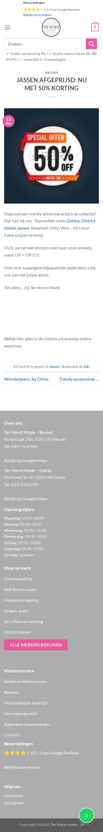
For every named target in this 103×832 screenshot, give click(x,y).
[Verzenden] (91, 43)
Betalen (11, 692)
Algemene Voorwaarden (27, 724)
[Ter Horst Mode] (51, 27)
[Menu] (7, 27)
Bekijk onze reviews (37, 15)
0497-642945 (24, 446)
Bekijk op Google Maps (26, 460)
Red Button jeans (20, 589)
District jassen (17, 631)
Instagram (13, 802)
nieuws (51, 72)
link (86, 366)
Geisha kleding (18, 578)
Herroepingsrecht (21, 713)
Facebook (13, 795)
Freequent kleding (21, 600)
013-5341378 (24, 484)
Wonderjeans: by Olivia (26, 378)
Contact (12, 734)
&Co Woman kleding (23, 621)
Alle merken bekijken (36, 644)
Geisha (73, 220)
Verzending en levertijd (26, 702)
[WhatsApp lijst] (86, 815)
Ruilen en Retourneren (25, 681)
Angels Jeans (16, 610)
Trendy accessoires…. (79, 378)
